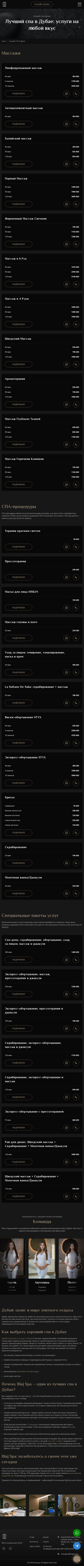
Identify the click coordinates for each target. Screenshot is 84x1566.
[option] (42, 1267)
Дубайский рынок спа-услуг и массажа (18, 1338)
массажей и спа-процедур (28, 1371)
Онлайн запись (42, 4)
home (4, 41)
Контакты (34, 1541)
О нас (32, 1537)
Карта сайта (35, 1546)
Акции (46, 1537)
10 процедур (32, 1424)
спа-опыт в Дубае (55, 1441)
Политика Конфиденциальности (52, 1547)
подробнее (18, 93)
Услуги (46, 1541)
